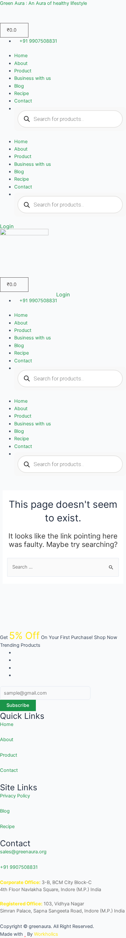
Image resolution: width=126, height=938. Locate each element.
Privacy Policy (15, 796)
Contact (23, 101)
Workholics (45, 934)
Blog (19, 86)
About (20, 63)
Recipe (21, 93)
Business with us (32, 78)
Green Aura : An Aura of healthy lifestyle (43, 3)
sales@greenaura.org (23, 852)
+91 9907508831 (19, 867)
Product (22, 71)
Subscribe (17, 705)
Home (20, 56)
